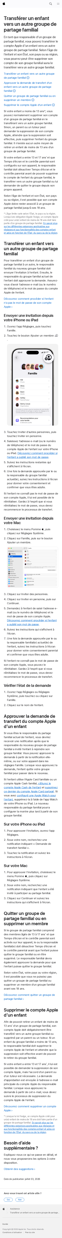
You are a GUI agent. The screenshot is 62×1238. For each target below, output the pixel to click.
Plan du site (30, 1232)
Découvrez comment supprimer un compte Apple (30, 1108)
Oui (8, 1200)
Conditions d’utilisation (12, 1232)
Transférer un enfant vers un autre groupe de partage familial (29, 75)
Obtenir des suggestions (18, 1169)
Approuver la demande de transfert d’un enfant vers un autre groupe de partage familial (28, 86)
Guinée (5, 1224)
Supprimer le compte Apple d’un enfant (27, 105)
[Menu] (58, 4)
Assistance (15, 1209)
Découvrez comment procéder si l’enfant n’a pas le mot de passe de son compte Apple (28, 302)
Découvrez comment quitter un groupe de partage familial (29, 996)
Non (20, 1200)
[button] (50, 4)
